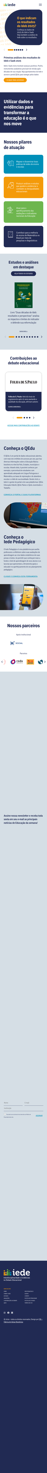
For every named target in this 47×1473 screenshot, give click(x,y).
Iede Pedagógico (29, 1291)
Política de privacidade (31, 1298)
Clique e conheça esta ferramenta (21, 576)
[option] (23, 307)
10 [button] (37, 337)
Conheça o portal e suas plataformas (22, 495)
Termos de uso (29, 1303)
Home (5, 1291)
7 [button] (29, 337)
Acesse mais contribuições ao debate (23, 425)
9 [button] (35, 337)
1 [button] (10, 50)
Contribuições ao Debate (10, 1300)
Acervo (27, 1293)
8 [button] (32, 337)
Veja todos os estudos (23, 273)
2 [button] (14, 50)
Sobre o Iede (7, 1293)
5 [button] (20, 50)
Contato (27, 1296)
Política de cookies (30, 1300)
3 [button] (16, 50)
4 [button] (18, 50)
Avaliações (7, 1298)
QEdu (5, 1303)
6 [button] (22, 50)
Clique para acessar (15, 80)
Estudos (6, 1296)
